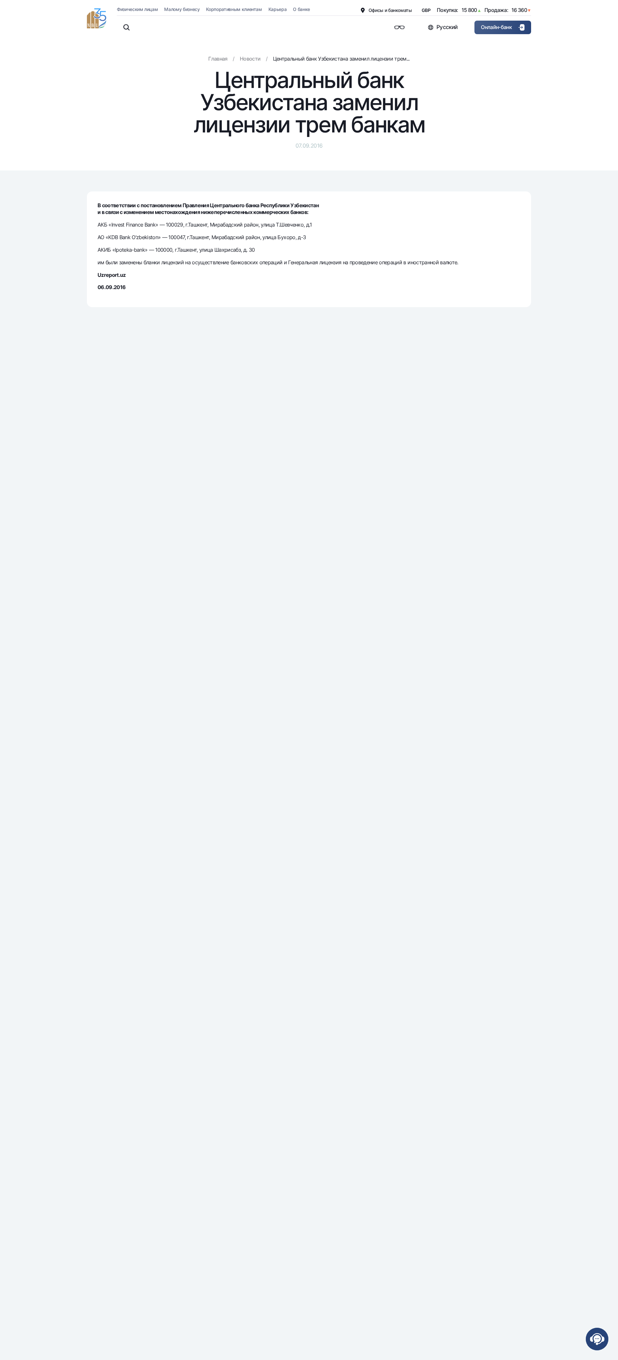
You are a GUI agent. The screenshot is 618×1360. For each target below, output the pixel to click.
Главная (217, 58)
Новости (250, 58)
